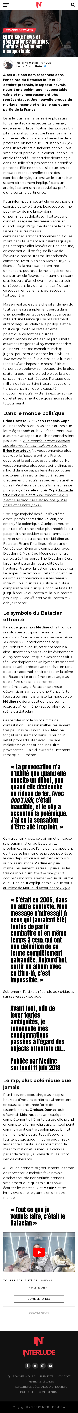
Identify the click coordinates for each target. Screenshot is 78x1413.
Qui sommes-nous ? (21, 1376)
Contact (64, 1376)
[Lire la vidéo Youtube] (39, 1252)
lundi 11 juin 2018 (40, 1067)
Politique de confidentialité (41, 1391)
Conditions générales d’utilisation (41, 1386)
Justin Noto (34, 66)
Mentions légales (41, 1381)
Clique (65, 888)
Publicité (46, 1376)
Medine (48, 1061)
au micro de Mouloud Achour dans (31, 888)
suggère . (36, 446)
